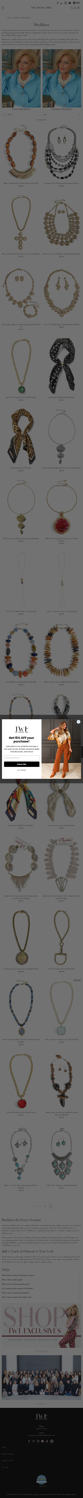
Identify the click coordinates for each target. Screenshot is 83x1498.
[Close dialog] (78, 721)
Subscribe (21, 764)
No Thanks (22, 770)
